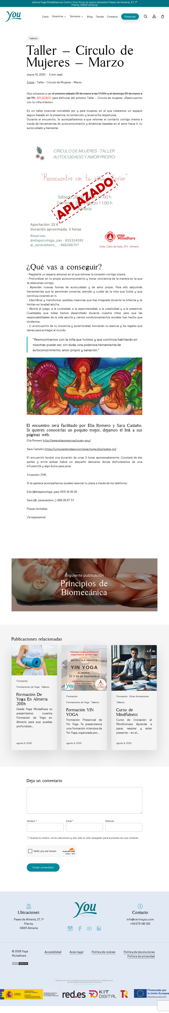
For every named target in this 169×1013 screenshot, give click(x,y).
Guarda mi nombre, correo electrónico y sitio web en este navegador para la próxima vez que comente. (84, 837)
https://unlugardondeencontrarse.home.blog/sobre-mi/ (80, 449)
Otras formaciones (139, 696)
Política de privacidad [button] (141, 956)
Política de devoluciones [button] (139, 952)
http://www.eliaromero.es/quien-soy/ (67, 440)
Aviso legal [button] (76, 952)
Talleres (33, 38)
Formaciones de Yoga (28, 686)
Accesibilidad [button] (53, 952)
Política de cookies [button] (103, 952)
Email (69, 821)
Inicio (30, 82)
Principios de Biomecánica (84, 584)
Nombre (32, 821)
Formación (22, 680)
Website (109, 821)
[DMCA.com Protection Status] (20, 964)
